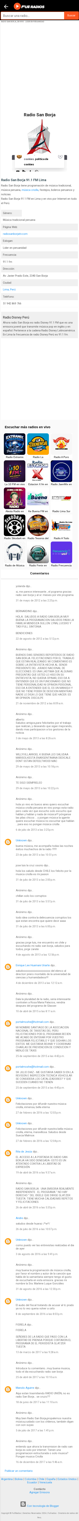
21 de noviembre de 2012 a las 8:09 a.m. (40, 703)
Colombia (30, 1479)
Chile (41, 1479)
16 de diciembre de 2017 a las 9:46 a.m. (39, 1462)
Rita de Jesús (24, 1151)
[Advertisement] (39, 71)
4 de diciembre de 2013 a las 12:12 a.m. (39, 983)
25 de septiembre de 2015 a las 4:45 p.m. (40, 1087)
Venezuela (45, 1482)
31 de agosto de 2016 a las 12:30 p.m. (38, 1289)
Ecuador (32, 1482)
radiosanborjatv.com (15, 233)
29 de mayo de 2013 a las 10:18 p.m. (37, 766)
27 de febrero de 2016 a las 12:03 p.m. (38, 1112)
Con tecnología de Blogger (42, 1506)
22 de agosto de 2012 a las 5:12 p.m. (38, 638)
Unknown (21, 840)
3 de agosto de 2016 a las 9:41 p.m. (37, 1254)
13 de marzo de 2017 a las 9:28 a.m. (37, 1352)
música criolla (30, 190)
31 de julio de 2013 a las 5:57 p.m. (36, 901)
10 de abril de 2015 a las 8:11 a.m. (36, 1011)
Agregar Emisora (39, 1492)
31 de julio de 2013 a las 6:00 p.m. (36, 926)
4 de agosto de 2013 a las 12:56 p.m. (38, 954)
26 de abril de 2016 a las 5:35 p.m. (36, 1207)
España (51, 1479)
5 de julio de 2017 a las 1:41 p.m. (35, 1430)
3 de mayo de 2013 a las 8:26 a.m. (36, 738)
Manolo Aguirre (25, 1387)
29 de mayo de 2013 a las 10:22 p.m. (37, 788)
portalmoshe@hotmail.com (32, 1022)
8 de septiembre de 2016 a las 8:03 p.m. (39, 1314)
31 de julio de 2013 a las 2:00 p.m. (36, 879)
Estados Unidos (67, 1479)
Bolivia (19, 1479)
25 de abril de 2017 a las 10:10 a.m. (36, 1377)
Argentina (7, 1479)
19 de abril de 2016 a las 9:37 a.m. (36, 1172)
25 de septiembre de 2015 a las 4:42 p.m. (40, 1056)
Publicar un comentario (19, 1471)
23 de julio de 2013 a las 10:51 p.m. (36, 854)
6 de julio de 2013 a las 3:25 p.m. (35, 829)
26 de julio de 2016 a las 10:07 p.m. (36, 1229)
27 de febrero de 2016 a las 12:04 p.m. (38, 1141)
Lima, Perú (9, 289)
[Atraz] (6, 7)
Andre (19, 1218)
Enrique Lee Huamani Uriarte (33, 965)
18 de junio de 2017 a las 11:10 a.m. (37, 1402)
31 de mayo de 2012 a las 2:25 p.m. (37, 600)
